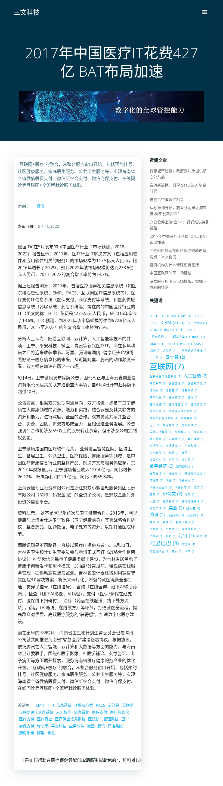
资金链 (172, 529)
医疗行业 (44, 718)
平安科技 (58, 726)
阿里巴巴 (164, 543)
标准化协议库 (196, 474)
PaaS (172, 344)
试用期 (156, 529)
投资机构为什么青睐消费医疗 (174, 264)
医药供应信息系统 (70, 718)
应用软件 (76, 726)
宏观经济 (177, 439)
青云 (51, 732)
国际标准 (190, 425)
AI (175, 316)
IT (48, 705)
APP (186, 316)
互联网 (128, 705)
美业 (176, 508)
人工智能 (63, 712)
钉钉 (186, 535)
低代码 (156, 390)
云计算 (113, 705)
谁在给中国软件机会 (167, 199)
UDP (155, 350)
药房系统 (26, 732)
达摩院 (156, 536)
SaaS (199, 344)
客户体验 (196, 439)
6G (164, 316)
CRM (170, 322)
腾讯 (101, 726)
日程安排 (158, 474)
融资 (155, 522)
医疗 (193, 397)
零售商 (188, 544)
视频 (168, 522)
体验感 (172, 390)
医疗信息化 (119, 712)
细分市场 (158, 508)
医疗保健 (158, 404)
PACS (100, 705)
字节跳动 (158, 439)
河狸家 (156, 480)
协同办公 (189, 418)
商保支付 (26, 726)
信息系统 (81, 712)
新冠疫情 (184, 467)
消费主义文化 (161, 487)
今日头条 (158, 383)
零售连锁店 (159, 551)
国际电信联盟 (161, 432)
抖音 (174, 459)
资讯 (40, 205)
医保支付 (99, 712)
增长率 (42, 726)
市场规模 (174, 446)
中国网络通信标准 (193, 350)
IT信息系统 (62, 705)
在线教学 (183, 432)
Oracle (157, 344)
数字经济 (162, 466)
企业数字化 (197, 383)
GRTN (156, 330)
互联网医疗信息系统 (36, 712)
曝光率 (175, 474)
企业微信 (177, 383)
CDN (198, 316)
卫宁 (125, 718)
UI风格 (169, 350)
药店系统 (115, 726)
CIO (154, 323)
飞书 (190, 551)
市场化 (156, 446)
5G (154, 316)
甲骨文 (172, 494)
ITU (189, 330)
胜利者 (193, 508)
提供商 (188, 459)
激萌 (155, 494)
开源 (174, 453)
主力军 (156, 358)
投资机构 (158, 459)
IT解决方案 (83, 705)
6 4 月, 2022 (48, 226)
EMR (40, 705)
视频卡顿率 (185, 522)
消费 (171, 480)
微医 (91, 726)
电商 (190, 494)
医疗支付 (26, 718)
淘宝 (199, 487)
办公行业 (158, 397)
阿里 (41, 732)
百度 (155, 501)
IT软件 (198, 337)
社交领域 (171, 501)
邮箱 (171, 536)
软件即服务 (191, 529)
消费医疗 (183, 487)
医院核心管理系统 (103, 718)
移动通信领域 (193, 501)
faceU (200, 323)
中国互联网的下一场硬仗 (170, 272)
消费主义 (187, 480)
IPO (169, 330)
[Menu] (204, 12)
